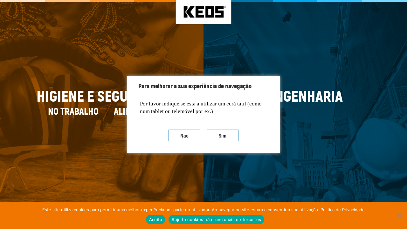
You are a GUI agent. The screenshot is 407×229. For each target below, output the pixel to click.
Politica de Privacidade (343, 209)
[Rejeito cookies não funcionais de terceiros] (399, 215)
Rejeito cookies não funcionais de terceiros (216, 219)
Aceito (155, 219)
